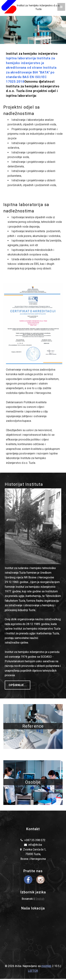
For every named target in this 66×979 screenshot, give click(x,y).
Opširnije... (18, 685)
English (39, 898)
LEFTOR (33, 970)
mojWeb (46, 966)
